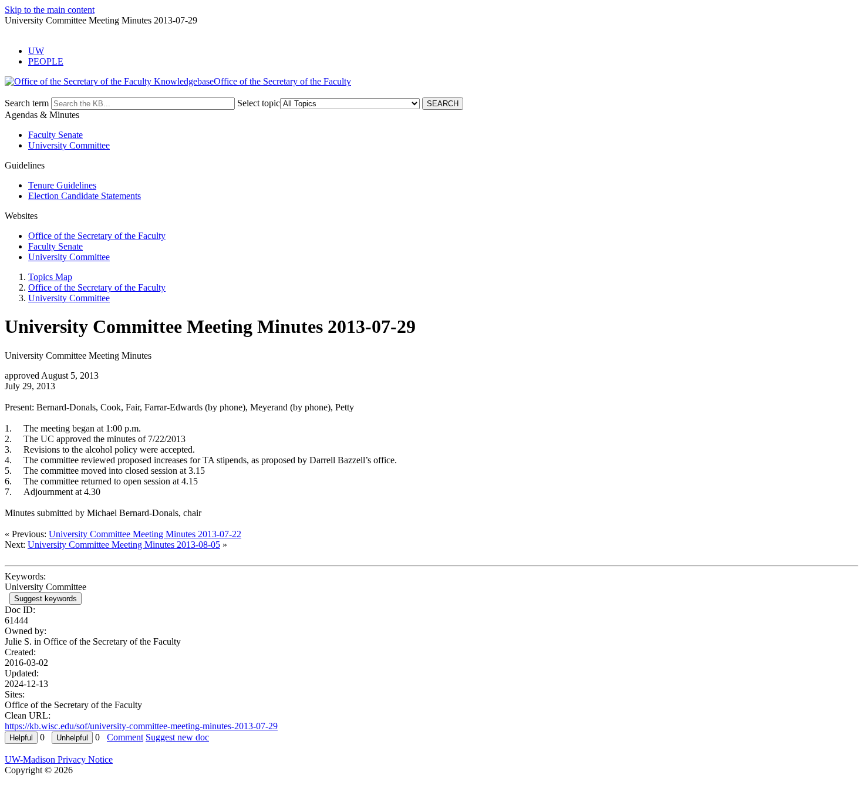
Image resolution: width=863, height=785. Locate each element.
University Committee (69, 145)
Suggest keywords (45, 598)
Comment (125, 737)
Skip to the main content (50, 10)
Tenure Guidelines (62, 185)
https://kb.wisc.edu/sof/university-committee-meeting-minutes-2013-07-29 (141, 726)
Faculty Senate (55, 135)
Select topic (258, 103)
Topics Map (50, 277)
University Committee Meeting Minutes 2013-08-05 (124, 545)
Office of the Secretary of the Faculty (97, 236)
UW (36, 51)
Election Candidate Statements (84, 196)
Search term (27, 103)
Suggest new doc (177, 737)
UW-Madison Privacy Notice (59, 759)
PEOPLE (45, 61)
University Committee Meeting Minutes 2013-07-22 (145, 534)
